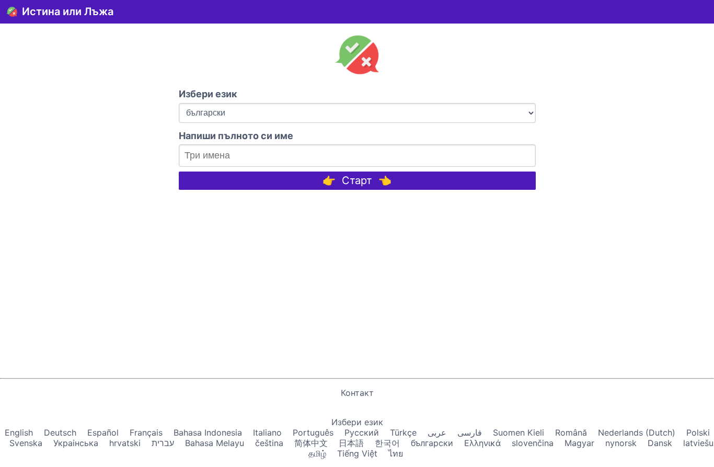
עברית (163, 443)
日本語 (351, 443)
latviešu (698, 443)
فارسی (469, 432)
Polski (698, 432)
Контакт (357, 393)
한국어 (387, 443)
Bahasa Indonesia (208, 432)
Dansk (660, 443)
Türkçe (403, 432)
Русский (361, 432)
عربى (437, 432)
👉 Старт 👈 (357, 180)
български (432, 443)
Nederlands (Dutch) (636, 432)
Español (103, 432)
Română (571, 432)
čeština (269, 443)
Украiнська (75, 443)
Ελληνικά (482, 443)
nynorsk (621, 443)
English (19, 432)
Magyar (579, 443)
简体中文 (311, 443)
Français (146, 432)
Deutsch (60, 432)
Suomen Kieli (518, 432)
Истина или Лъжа (67, 11)
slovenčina (533, 443)
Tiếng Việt (357, 453)
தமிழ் (317, 453)
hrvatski (125, 443)
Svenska (25, 443)
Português (313, 432)
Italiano (267, 432)
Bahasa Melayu (214, 443)
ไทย (395, 453)
